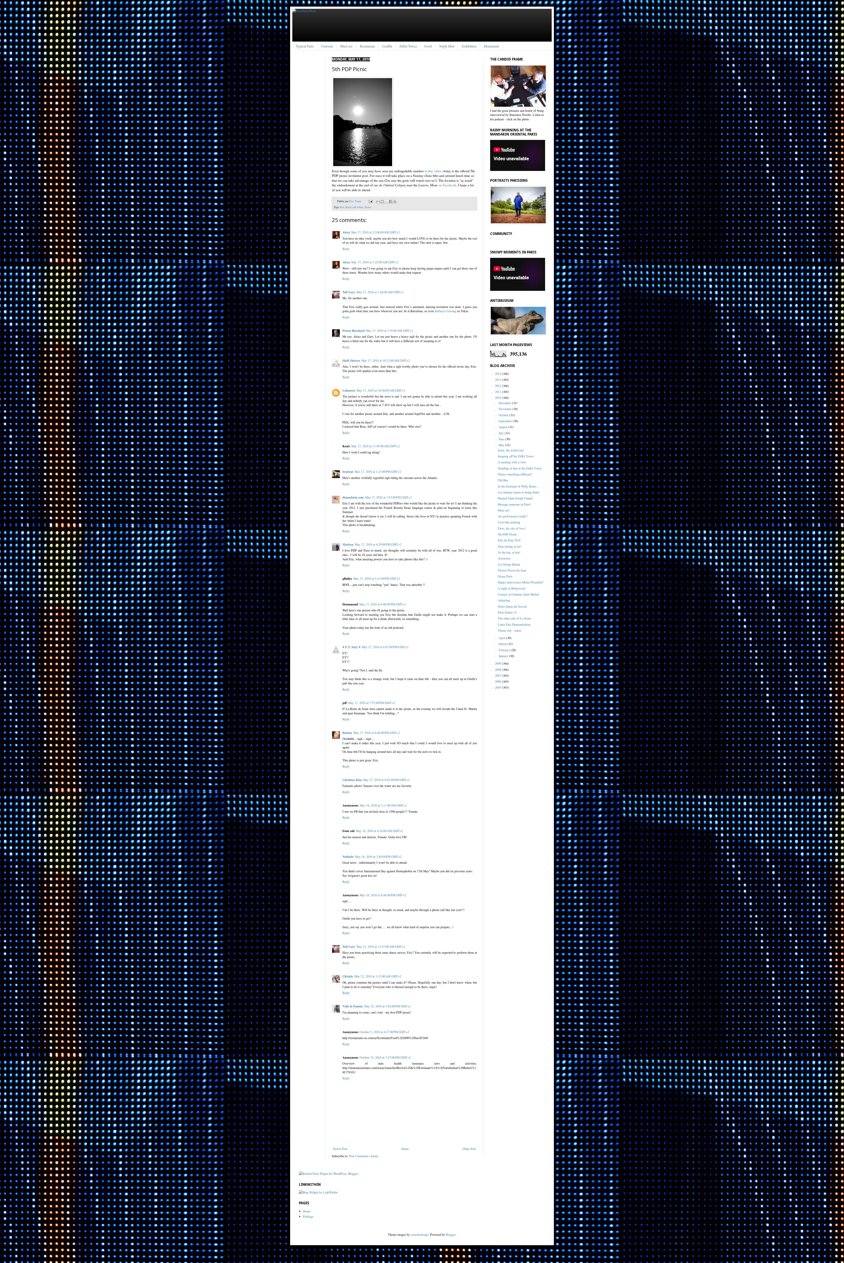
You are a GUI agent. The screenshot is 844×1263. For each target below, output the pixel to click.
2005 (498, 687)
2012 (498, 386)
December (505, 403)
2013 (498, 380)
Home (405, 1149)
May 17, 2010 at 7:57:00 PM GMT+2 (371, 703)
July (502, 433)
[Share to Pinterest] (395, 201)
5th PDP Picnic (507, 534)
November (506, 409)
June (502, 439)
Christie (347, 976)
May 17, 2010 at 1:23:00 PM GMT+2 (378, 471)
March (503, 644)
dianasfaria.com (353, 497)
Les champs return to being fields (518, 492)
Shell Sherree (351, 360)
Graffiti (387, 46)
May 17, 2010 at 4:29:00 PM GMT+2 (378, 544)
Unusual (327, 46)
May (502, 445)
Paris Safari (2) (507, 612)
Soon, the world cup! (511, 450)
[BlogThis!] (382, 201)
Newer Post (340, 1149)
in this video (433, 171)
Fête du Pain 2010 (509, 540)
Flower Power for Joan (512, 570)
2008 (498, 669)
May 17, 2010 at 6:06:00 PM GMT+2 (382, 604)
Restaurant (367, 46)
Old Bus (503, 480)
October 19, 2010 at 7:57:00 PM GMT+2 (385, 1057)
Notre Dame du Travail (512, 606)
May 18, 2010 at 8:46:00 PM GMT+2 (383, 895)
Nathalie (348, 856)
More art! (504, 510)
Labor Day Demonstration (514, 624)
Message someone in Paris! (514, 504)
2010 (498, 398)
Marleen (347, 544)
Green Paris (505, 576)
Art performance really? (513, 516)
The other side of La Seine (514, 618)
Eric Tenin (355, 201)
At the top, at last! (509, 552)
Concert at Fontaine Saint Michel (518, 594)
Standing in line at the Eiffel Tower (520, 468)
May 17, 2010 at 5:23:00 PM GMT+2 (376, 578)
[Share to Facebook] (390, 201)
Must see (346, 46)
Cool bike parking (509, 522)
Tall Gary (348, 292)
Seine (368, 207)
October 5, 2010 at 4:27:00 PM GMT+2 (384, 1032)
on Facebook (447, 185)
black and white (354, 207)
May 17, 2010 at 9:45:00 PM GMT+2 (386, 780)
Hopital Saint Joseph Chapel (515, 498)
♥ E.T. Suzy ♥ (351, 647)
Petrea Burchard (353, 330)
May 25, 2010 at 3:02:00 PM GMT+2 (387, 1006)
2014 (498, 374)
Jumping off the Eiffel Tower (516, 456)
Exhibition (469, 46)
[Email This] (378, 201)
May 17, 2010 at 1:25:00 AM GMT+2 (374, 262)
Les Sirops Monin (509, 564)
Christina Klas (352, 779)
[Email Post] (370, 201)
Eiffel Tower (408, 46)
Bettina (347, 732)
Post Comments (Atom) (363, 1156)
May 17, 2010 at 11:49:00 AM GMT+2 (375, 446)
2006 (498, 681)
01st (342, 207)
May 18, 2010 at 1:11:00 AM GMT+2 (383, 805)
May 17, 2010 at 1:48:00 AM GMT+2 (380, 292)
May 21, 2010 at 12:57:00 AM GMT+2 (381, 946)
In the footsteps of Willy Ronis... (518, 486)
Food (428, 46)
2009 (498, 663)
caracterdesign (419, 1234)
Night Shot (446, 46)
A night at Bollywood (511, 588)
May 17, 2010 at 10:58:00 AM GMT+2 (381, 390)
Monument (491, 46)
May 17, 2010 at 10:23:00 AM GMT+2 (385, 360)
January (504, 656)
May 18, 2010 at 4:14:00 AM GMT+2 (379, 831)
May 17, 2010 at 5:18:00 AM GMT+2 (389, 330)
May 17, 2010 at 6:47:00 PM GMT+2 (385, 647)
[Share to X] (386, 201)
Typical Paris (305, 46)
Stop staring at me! (510, 546)
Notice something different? (515, 474)
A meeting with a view (512, 462)
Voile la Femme (352, 1006)
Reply (346, 249)
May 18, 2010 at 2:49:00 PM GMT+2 (378, 856)
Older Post (469, 1149)
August (503, 427)
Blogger (450, 1234)
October (504, 415)
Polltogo (308, 1216)
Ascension (504, 558)
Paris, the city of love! (512, 528)
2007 (498, 675)
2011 (498, 392)
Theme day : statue (509, 630)
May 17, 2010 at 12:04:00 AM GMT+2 (375, 232)
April (502, 638)
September (506, 421)
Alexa (346, 232)
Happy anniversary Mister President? (521, 582)
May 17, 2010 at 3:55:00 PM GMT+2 (388, 497)
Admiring (504, 600)
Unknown (348, 390)
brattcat (347, 471)
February (505, 650)
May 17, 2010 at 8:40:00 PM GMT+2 (376, 733)
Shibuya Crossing (445, 311)
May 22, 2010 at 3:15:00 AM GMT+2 (377, 976)
